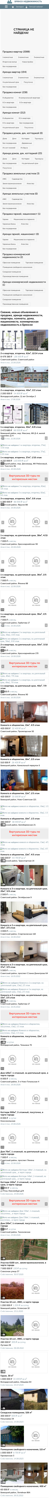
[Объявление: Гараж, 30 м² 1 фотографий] (24, 1373)
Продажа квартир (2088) (16, 52)
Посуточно (28, 82)
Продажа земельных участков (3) (20, 173)
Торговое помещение (34, 263)
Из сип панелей (9, 148)
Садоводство (17, 179)
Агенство (30, 184)
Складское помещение (12, 272)
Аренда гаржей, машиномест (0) (20, 234)
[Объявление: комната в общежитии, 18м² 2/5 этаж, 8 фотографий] (24, 756)
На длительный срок (11, 82)
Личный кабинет (36, 7)
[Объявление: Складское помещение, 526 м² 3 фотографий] (24, 1410)
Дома (5, 139)
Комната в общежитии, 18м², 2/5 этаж (20, 759)
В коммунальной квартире (29, 98)
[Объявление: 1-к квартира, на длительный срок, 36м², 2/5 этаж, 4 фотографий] (12, 611)
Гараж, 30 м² (7, 1376)
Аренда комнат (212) (13, 113)
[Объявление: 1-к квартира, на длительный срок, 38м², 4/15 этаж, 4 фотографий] (12, 533)
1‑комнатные (8, 57)
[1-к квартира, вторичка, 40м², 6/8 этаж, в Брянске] (12, 424)
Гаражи (5, 219)
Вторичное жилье (10, 62)
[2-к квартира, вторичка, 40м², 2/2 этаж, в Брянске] (12, 387)
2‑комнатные (23, 57)
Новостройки (27, 62)
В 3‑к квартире (25, 102)
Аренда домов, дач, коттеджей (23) (22, 153)
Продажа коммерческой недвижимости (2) (16, 255)
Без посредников (9, 66)
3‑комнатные (39, 57)
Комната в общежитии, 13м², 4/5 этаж (20, 725)
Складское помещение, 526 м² (16, 1413)
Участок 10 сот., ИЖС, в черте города (20, 1302)
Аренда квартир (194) (14, 72)
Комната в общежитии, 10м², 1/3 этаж (20, 819)
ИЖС (5, 179)
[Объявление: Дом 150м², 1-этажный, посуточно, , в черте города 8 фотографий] (24, 1213)
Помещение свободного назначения (17, 267)
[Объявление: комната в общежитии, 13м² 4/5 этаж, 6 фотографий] (24, 722)
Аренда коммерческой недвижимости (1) (24, 283)
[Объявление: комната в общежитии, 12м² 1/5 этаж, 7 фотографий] (24, 791)
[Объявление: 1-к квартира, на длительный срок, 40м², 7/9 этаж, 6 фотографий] (24, 676)
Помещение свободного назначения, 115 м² (23, 1450)
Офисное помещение (11, 263)
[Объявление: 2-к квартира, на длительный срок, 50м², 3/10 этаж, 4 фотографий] (24, 635)
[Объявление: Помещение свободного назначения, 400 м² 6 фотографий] (24, 1484)
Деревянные (27, 143)
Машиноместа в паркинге (24, 219)
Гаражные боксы (9, 224)
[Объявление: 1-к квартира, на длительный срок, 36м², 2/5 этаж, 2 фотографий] (12, 572)
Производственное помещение (15, 276)
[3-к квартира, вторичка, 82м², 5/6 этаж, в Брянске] (24, 489)
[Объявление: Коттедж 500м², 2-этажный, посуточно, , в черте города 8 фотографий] (12, 1110)
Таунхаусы (39, 139)
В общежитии (8, 98)
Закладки (20, 7)
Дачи (14, 139)
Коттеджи (25, 139)
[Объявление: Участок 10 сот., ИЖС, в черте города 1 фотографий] (24, 1299)
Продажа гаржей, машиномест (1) (21, 214)
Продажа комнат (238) (14, 92)
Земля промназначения (12, 184)
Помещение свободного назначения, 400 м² (23, 1486)
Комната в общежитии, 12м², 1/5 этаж (20, 793)
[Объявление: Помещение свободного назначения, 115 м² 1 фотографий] (24, 1447)
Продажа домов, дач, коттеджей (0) (22, 133)
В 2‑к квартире (8, 102)
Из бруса (24, 148)
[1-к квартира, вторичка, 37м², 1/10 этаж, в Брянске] (24, 448)
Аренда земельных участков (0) (20, 194)
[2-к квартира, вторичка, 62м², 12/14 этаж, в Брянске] (12, 351)
